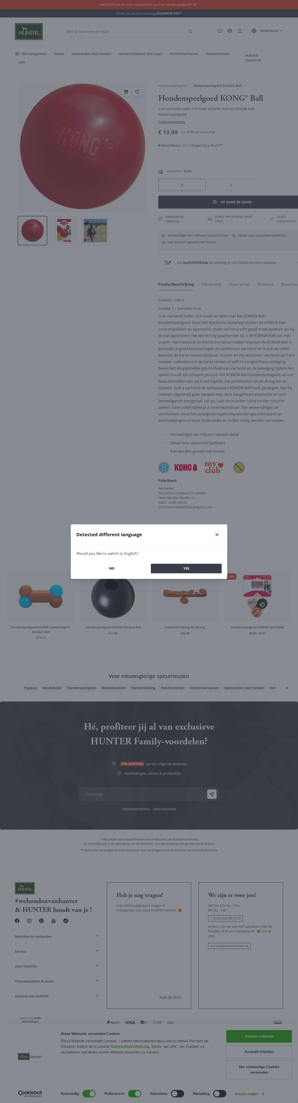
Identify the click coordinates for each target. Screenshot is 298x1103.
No (111, 568)
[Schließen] (217, 534)
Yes (186, 568)
